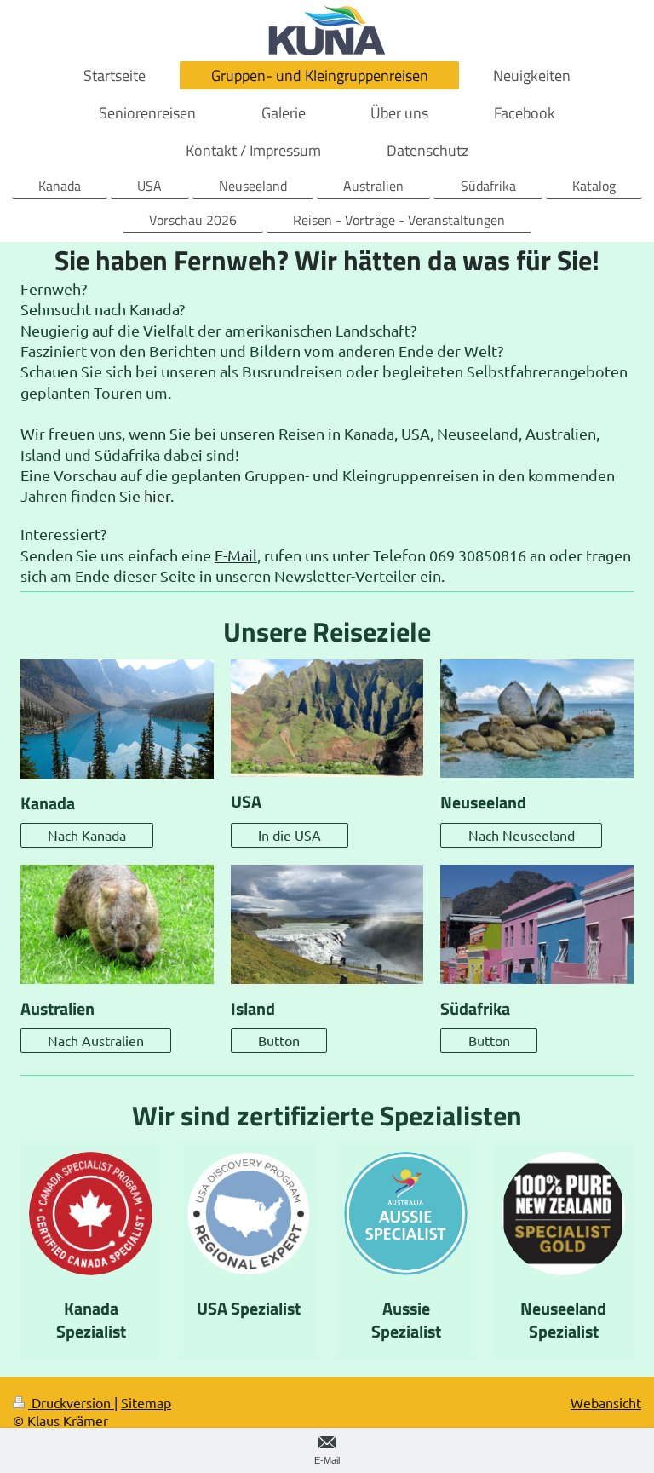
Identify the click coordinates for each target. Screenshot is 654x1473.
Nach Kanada (87, 834)
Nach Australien (96, 1040)
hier (157, 495)
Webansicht (606, 1402)
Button (279, 1040)
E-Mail (236, 555)
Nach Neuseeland (521, 834)
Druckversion (71, 1402)
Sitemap (146, 1402)
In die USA (289, 834)
